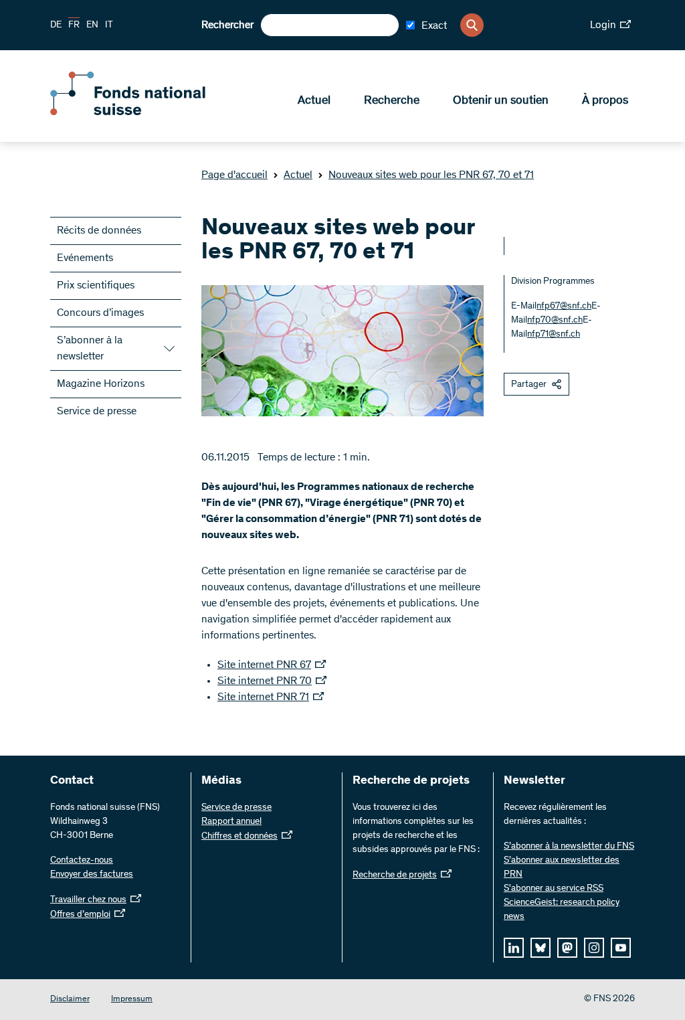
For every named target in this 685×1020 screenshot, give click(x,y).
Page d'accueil (234, 175)
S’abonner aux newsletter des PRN (561, 867)
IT (109, 25)
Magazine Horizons (100, 384)
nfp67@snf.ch (563, 306)
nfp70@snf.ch (555, 320)
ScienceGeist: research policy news (561, 910)
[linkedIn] (514, 948)
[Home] (147, 112)
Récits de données (99, 231)
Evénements (85, 258)
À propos (605, 101)
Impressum (132, 999)
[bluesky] (540, 948)
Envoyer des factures (91, 874)
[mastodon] (567, 948)
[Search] (472, 25)
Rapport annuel (231, 822)
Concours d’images (100, 313)
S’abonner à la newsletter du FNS (569, 846)
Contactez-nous (81, 860)
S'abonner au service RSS (553, 889)
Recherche (391, 101)
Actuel (314, 101)
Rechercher (227, 25)
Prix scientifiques (95, 285)
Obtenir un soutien (501, 101)
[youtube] (621, 948)
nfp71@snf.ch (553, 334)
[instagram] (594, 948)
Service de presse (96, 411)
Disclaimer (70, 999)
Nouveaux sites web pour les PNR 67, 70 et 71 (431, 175)
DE (56, 25)
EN (92, 25)
